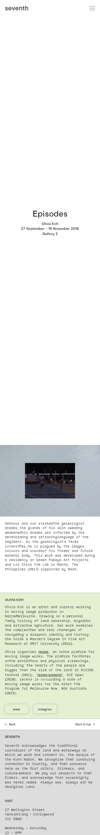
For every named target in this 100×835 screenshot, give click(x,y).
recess (43, 652)
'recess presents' (50, 675)
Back (10, 724)
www (16, 709)
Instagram (45, 709)
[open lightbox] (50, 480)
